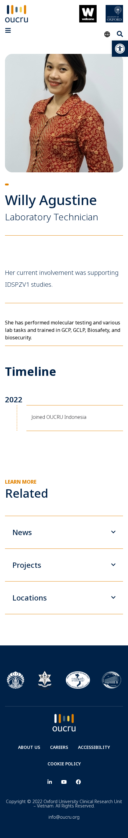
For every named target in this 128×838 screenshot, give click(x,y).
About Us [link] (29, 747)
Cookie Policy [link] (64, 764)
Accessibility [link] (94, 747)
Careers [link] (59, 747)
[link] (120, 49)
